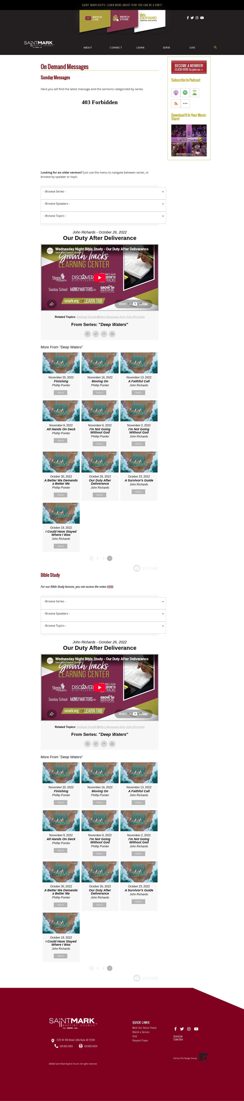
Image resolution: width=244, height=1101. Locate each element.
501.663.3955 (66, 1046)
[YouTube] (202, 17)
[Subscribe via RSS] (176, 103)
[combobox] (103, 193)
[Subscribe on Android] (194, 93)
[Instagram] (197, 17)
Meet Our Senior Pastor (145, 1027)
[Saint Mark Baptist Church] (39, 44)
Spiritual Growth (87, 316)
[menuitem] (92, 50)
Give (192, 47)
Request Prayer (140, 1040)
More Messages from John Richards (122, 316)
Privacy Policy (178, 1039)
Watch (60, 392)
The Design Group (188, 1058)
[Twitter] (192, 17)
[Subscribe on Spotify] (185, 93)
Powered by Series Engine (145, 568)
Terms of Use (177, 1036)
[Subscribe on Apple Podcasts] (176, 93)
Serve (166, 47)
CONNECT (116, 47)
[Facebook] (188, 17)
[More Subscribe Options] (185, 103)
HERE (110, 587)
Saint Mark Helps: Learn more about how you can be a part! (122, 5)
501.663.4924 (90, 1046)
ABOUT (87, 47)
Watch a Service (141, 1032)
